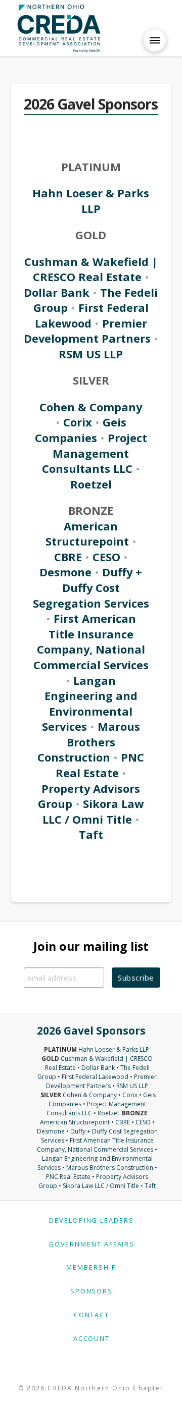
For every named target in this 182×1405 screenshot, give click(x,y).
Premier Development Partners (87, 331)
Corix (77, 422)
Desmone (65, 572)
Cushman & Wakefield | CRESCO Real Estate (91, 269)
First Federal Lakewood (95, 1076)
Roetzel (91, 484)
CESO (106, 557)
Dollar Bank (58, 292)
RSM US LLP (91, 354)
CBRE (68, 557)
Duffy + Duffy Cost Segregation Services (91, 587)
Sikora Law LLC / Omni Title (93, 811)
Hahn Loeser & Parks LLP (90, 201)
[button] (155, 40)
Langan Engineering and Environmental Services (90, 703)
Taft (91, 834)
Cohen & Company (90, 407)
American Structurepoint (87, 534)
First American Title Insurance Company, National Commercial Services (91, 641)
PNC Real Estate (100, 765)
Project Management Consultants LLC (94, 453)
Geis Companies (80, 430)
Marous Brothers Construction (88, 742)
